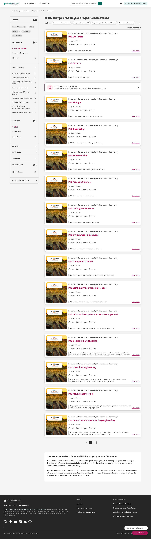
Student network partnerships (86, 512)
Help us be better (140, 533)
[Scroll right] (139, 23)
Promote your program (84, 508)
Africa (16, 127)
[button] (19, 27)
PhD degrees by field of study (123, 516)
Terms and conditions (122, 533)
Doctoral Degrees (20, 48)
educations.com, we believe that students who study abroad (26, 509)
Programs (30, 3)
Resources (45, 3)
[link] (50, 11)
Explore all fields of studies (122, 504)
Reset (35, 20)
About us (80, 504)
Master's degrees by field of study (124, 508)
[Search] (100, 3)
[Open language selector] (121, 3)
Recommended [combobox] (133, 28)
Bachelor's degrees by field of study (125, 512)
